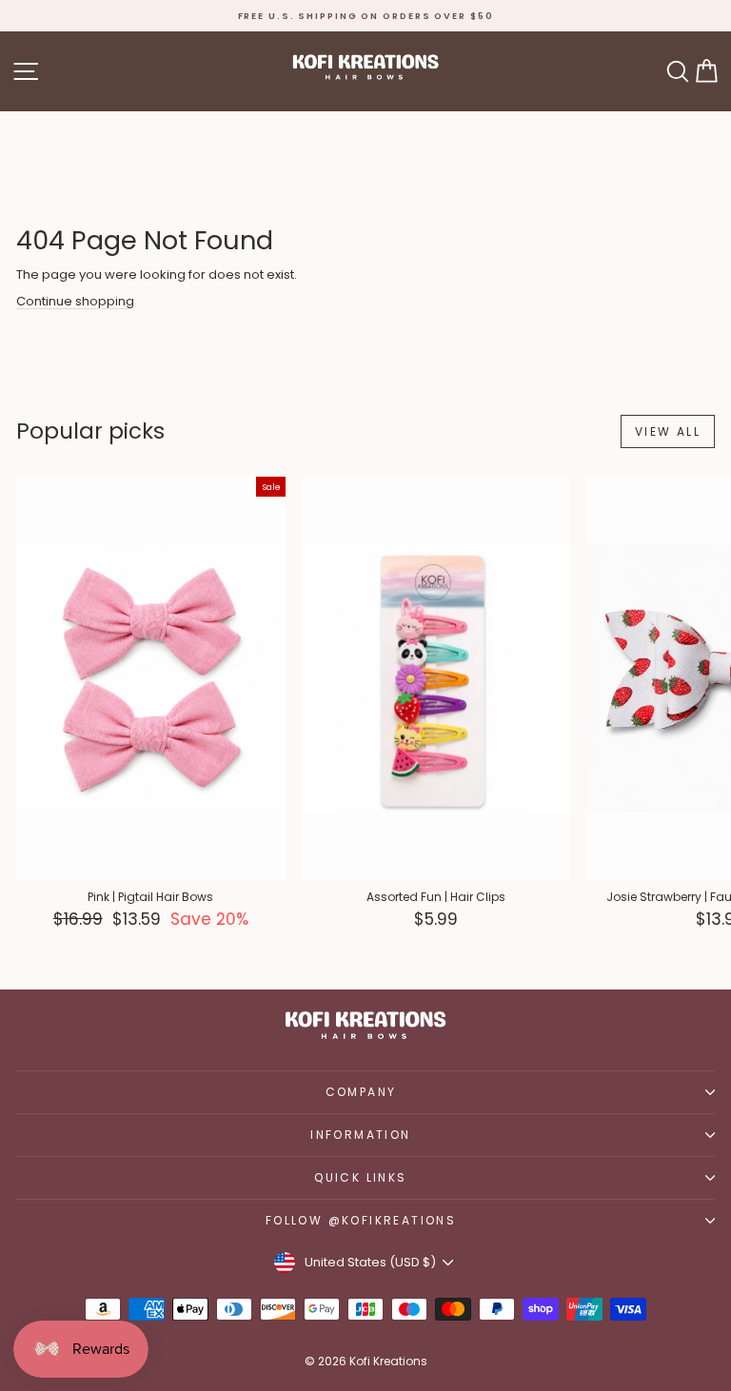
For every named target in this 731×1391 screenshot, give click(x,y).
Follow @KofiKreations (361, 1220)
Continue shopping (75, 301)
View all (668, 431)
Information (360, 1135)
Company (361, 1092)
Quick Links (360, 1177)
